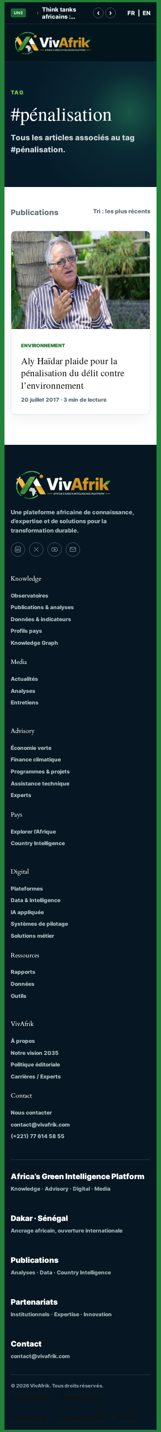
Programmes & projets (40, 771)
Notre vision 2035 (35, 1053)
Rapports (23, 971)
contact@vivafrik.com (40, 1124)
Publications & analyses (42, 607)
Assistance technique (40, 783)
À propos (23, 1040)
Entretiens (24, 702)
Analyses (23, 691)
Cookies (127, 1418)
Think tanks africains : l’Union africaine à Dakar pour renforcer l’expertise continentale (60, 13)
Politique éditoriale (35, 1064)
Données (22, 983)
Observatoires (29, 595)
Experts (21, 795)
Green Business (30, 1398)
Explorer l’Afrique (33, 831)
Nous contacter (31, 1112)
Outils (18, 996)
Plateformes (27, 888)
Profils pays (26, 630)
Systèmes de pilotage (39, 923)
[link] (18, 549)
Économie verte (31, 747)
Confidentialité (29, 1418)
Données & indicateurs (41, 619)
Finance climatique (36, 759)
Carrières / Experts (36, 1076)
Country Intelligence (38, 843)
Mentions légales (81, 1398)
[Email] (73, 549)
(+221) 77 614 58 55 (37, 1136)
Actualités (24, 678)
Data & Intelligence (35, 900)
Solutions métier (32, 935)
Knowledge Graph (34, 642)
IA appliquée (27, 912)
